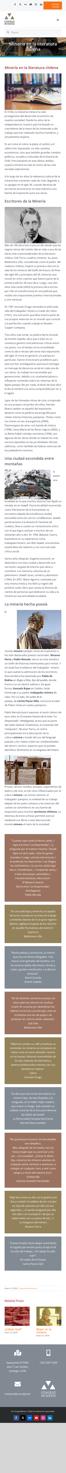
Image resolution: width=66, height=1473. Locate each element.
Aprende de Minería (28, 1288)
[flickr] (25, 4)
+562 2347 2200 (48, 1362)
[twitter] (20, 4)
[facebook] (15, 4)
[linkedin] (41, 4)
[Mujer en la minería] (48, 1308)
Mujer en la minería (43, 1330)
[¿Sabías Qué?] (17, 1308)
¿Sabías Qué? (13, 1329)
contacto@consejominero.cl (21, 1394)
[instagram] (36, 4)
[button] (7, 1322)
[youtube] (31, 4)
